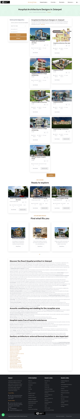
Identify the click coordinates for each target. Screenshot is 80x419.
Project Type (27, 30)
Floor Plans (28, 41)
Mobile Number (28, 18)
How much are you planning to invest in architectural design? (37, 51)
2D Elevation (28, 43)
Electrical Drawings (48, 43)
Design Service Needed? (30, 39)
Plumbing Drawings (30, 44)
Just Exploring (51, 49)
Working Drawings (37, 43)
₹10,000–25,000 (38, 53)
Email (26, 24)
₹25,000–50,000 (48, 53)
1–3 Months (42, 49)
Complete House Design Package (43, 44)
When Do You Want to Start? (30, 47)
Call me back (49, 61)
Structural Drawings (48, 41)
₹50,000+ (28, 55)
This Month (35, 49)
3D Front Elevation (37, 41)
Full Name (27, 12)
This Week (28, 49)
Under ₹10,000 (29, 53)
